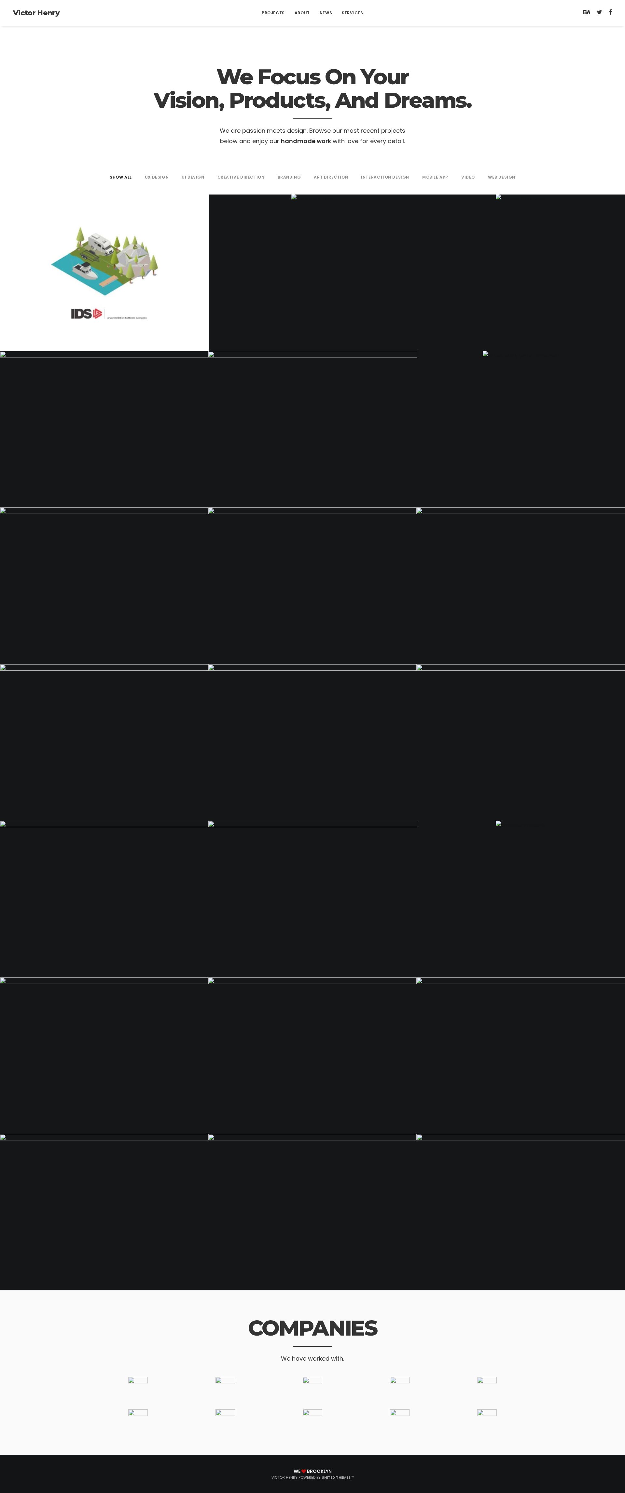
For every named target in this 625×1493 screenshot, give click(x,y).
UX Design (157, 177)
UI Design (193, 177)
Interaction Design (385, 177)
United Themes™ (338, 1477)
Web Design (501, 177)
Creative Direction (241, 177)
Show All (121, 177)
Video (468, 177)
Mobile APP (435, 177)
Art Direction (331, 177)
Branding (289, 177)
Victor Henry (36, 12)
